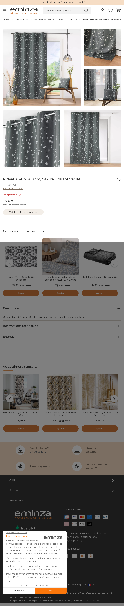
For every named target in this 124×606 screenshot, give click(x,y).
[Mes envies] (110, 11)
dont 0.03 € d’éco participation (14, 205)
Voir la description (13, 188)
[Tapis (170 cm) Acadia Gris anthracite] (21, 256)
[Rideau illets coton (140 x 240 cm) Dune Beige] (100, 392)
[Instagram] (90, 556)
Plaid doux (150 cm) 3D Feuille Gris (100, 277)
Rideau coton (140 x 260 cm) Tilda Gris (21, 414)
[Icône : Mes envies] (119, 179)
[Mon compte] (102, 11)
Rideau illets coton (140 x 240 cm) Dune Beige (100, 414)
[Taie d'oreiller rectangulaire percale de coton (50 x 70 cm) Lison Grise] (60, 256)
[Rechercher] (86, 10)
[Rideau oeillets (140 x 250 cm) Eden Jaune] (60, 392)
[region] (62, 21)
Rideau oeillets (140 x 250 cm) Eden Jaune (60, 414)
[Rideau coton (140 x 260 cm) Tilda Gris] (21, 392)
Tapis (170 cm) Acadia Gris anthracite (21, 278)
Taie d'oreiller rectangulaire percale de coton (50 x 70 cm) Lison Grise (60, 280)
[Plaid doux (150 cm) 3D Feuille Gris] (100, 256)
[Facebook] (74, 556)
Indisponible (10, 194)
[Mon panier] (118, 11)
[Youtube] (82, 556)
